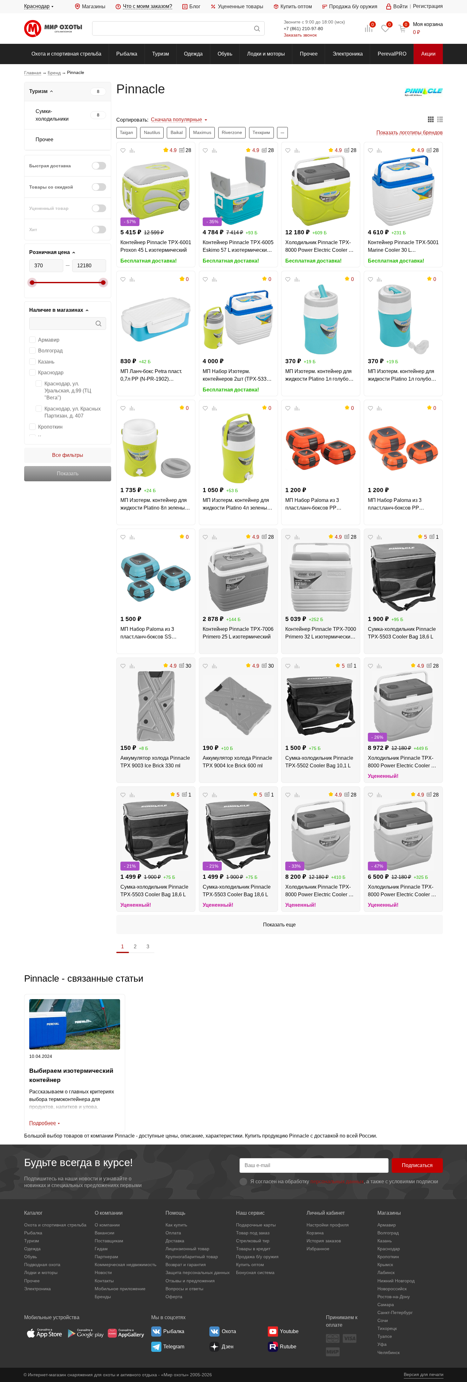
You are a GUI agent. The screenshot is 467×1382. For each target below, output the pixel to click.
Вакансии (104, 1232)
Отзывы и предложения (190, 1280)
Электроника (348, 54)
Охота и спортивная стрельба (66, 54)
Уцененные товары (240, 6)
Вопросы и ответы (184, 1288)
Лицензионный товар (187, 1248)
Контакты (104, 1280)
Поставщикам (109, 1240)
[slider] (32, 282)
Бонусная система (255, 1272)
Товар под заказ (252, 1232)
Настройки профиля (328, 1224)
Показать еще (279, 924)
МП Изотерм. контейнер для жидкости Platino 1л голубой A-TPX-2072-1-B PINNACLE (318, 376)
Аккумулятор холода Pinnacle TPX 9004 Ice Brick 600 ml (237, 761)
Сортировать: (132, 120)
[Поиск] (178, 28)
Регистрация (428, 6)
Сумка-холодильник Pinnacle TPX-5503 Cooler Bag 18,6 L (402, 632)
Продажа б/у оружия (353, 6)
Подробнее (42, 1123)
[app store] (44, 1333)
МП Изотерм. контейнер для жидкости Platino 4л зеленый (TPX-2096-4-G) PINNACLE (236, 504)
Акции (428, 54)
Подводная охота (42, 1264)
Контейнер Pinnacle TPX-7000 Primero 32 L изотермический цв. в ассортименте (320, 633)
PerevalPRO (392, 54)
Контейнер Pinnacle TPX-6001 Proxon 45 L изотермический (155, 246)
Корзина (315, 1232)
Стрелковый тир (252, 1240)
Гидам (101, 1248)
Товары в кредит (253, 1248)
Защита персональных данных (198, 1272)
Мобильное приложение (120, 1288)
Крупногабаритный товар (192, 1256)
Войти (400, 6)
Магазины (93, 6)
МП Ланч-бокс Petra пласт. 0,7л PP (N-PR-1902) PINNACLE (151, 376)
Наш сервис (250, 1213)
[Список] (440, 120)
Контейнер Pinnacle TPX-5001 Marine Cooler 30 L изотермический (403, 247)
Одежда (193, 54)
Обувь (225, 54)
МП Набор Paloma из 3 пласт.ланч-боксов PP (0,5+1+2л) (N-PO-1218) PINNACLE (395, 504)
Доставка (175, 1240)
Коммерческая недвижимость (125, 1264)
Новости (103, 1272)
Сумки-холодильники (52, 115)
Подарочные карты (256, 1224)
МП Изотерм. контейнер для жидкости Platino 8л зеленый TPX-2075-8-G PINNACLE (154, 504)
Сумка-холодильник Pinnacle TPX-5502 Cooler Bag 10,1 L (319, 761)
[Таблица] (431, 120)
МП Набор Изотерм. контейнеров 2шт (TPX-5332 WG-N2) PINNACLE (236, 376)
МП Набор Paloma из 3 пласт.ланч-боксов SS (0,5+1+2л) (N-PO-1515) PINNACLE (147, 633)
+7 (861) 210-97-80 (303, 28)
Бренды (103, 1296)
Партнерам (106, 1256)
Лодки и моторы (266, 54)
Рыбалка (126, 54)
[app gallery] (125, 1333)
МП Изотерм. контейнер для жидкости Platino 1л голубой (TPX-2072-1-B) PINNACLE (401, 376)
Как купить (176, 1224)
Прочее (309, 54)
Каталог (33, 1213)
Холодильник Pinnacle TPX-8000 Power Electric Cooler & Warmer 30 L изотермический (319, 247)
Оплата (173, 1232)
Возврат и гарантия (186, 1264)
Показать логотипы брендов (409, 132)
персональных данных (337, 1181)
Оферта (174, 1296)
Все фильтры (67, 455)
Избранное (318, 1248)
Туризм (160, 54)
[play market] (85, 1333)
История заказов (324, 1240)
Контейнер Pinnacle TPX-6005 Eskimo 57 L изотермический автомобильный (238, 247)
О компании (109, 1213)
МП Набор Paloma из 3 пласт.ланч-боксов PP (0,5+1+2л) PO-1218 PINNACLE (312, 504)
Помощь (175, 1213)
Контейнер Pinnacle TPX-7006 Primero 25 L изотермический (238, 632)
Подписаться (417, 1165)
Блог (194, 6)
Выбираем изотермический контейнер (71, 1075)
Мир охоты (53, 28)
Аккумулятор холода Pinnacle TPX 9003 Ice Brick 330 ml (155, 761)
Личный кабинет (326, 1213)
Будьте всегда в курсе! (78, 1162)
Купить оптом (296, 6)
